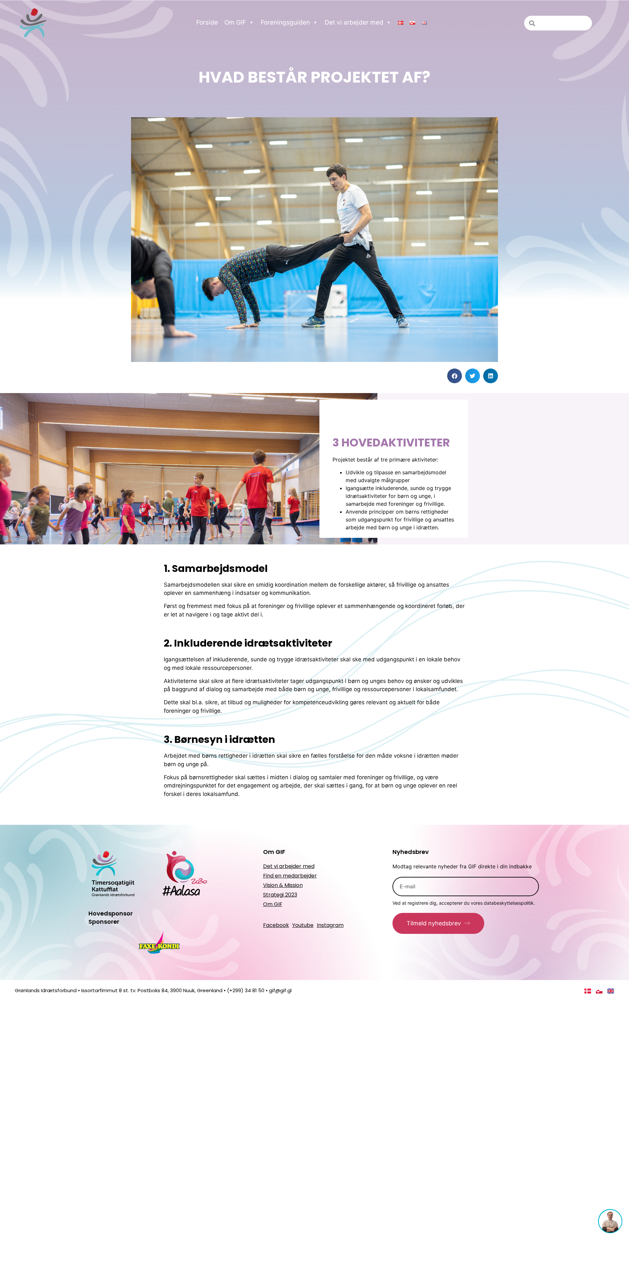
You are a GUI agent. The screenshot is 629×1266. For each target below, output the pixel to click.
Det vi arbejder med (354, 22)
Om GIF (235, 22)
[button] (454, 375)
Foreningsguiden (285, 22)
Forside (207, 22)
